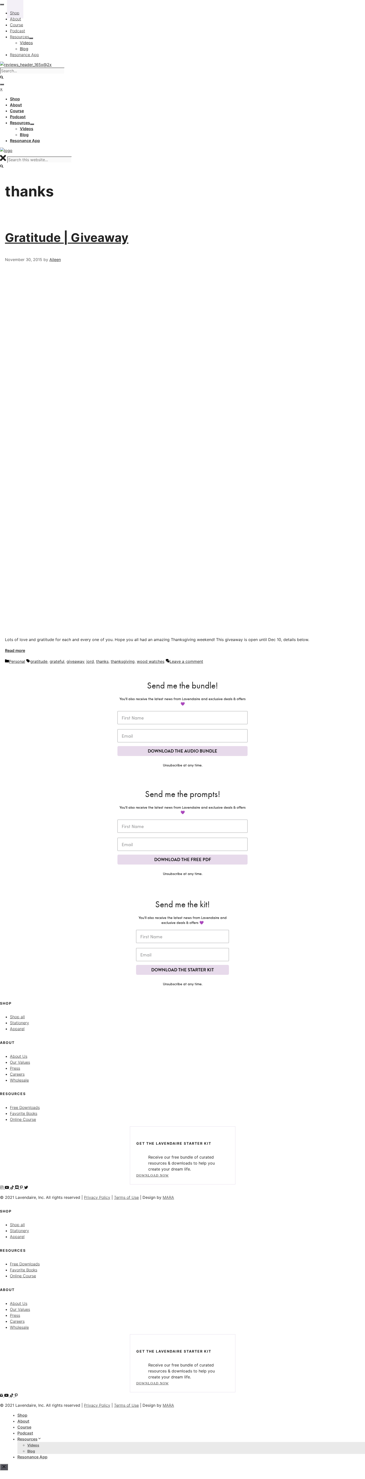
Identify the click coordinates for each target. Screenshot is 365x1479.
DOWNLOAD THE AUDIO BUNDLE (182, 751)
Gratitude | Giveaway (66, 237)
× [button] (1, 88)
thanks (102, 661)
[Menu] (2, 84)
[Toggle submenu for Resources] (32, 124)
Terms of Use (126, 1197)
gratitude (38, 661)
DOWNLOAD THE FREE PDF (182, 859)
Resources (27, 1439)
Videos (33, 1445)
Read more (15, 650)
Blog (31, 1451)
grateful (57, 661)
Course (24, 1427)
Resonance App (32, 1456)
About (23, 1421)
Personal (17, 661)
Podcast (25, 1433)
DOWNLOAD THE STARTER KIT (182, 969)
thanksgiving (123, 661)
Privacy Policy (97, 1197)
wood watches (150, 661)
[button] (2, 166)
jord (90, 661)
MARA (168, 1197)
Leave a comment (186, 661)
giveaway (75, 661)
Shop (22, 1415)
